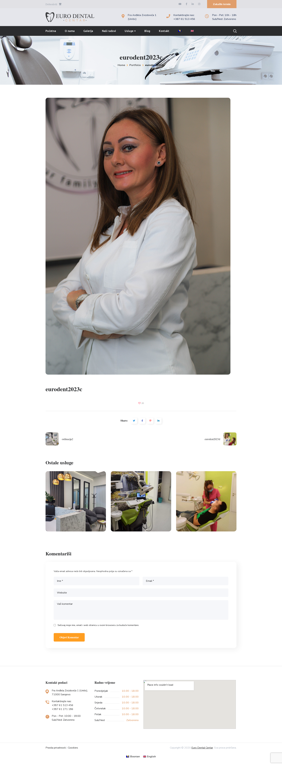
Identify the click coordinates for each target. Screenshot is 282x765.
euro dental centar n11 (141, 501)
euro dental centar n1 (206, 501)
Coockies (73, 748)
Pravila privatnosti (56, 748)
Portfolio (135, 65)
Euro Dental (75, 528)
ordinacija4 (76, 501)
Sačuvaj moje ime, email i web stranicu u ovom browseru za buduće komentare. (98, 625)
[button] (221, 4)
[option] (75, 503)
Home (121, 65)
